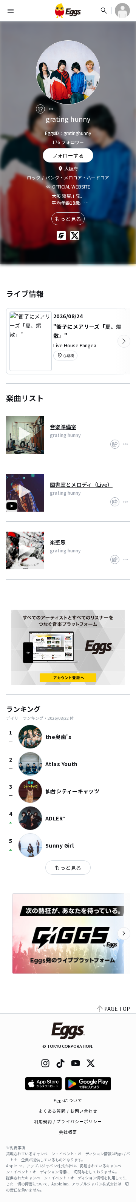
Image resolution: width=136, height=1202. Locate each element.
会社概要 (68, 1132)
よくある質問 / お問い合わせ (68, 1111)
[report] (51, 108)
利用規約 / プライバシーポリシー (68, 1121)
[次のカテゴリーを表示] (123, 341)
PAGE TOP (117, 1008)
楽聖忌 (58, 542)
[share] (40, 108)
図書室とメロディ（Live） (81, 484)
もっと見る (68, 218)
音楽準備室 (63, 427)
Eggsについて (68, 1100)
